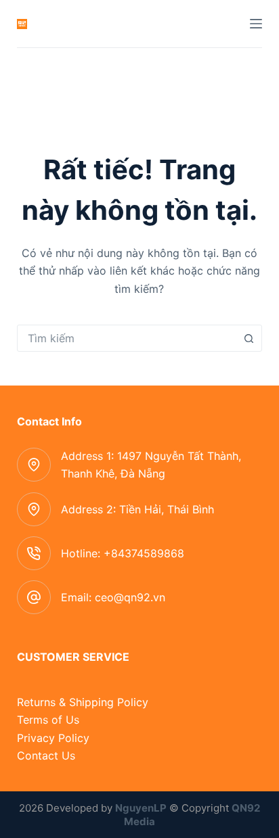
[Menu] (256, 24)
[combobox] (127, 338)
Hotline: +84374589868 (122, 553)
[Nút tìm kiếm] (248, 338)
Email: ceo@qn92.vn (113, 597)
